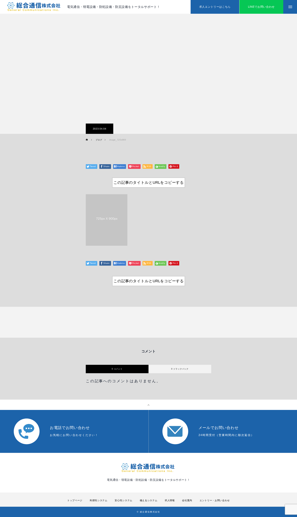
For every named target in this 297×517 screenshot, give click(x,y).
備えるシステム (148, 500)
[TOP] (148, 404)
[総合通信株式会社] (34, 7)
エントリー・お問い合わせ (215, 500)
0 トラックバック (179, 369)
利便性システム (98, 500)
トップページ (74, 500)
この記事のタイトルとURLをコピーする (148, 182)
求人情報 (170, 500)
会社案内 (187, 500)
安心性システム (123, 500)
